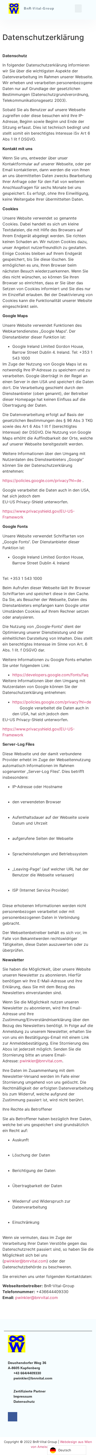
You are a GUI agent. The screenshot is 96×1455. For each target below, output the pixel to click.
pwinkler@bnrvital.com (41, 1060)
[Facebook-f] (12, 1416)
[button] (78, 8)
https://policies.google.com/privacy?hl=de (42, 480)
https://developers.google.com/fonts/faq (50, 674)
